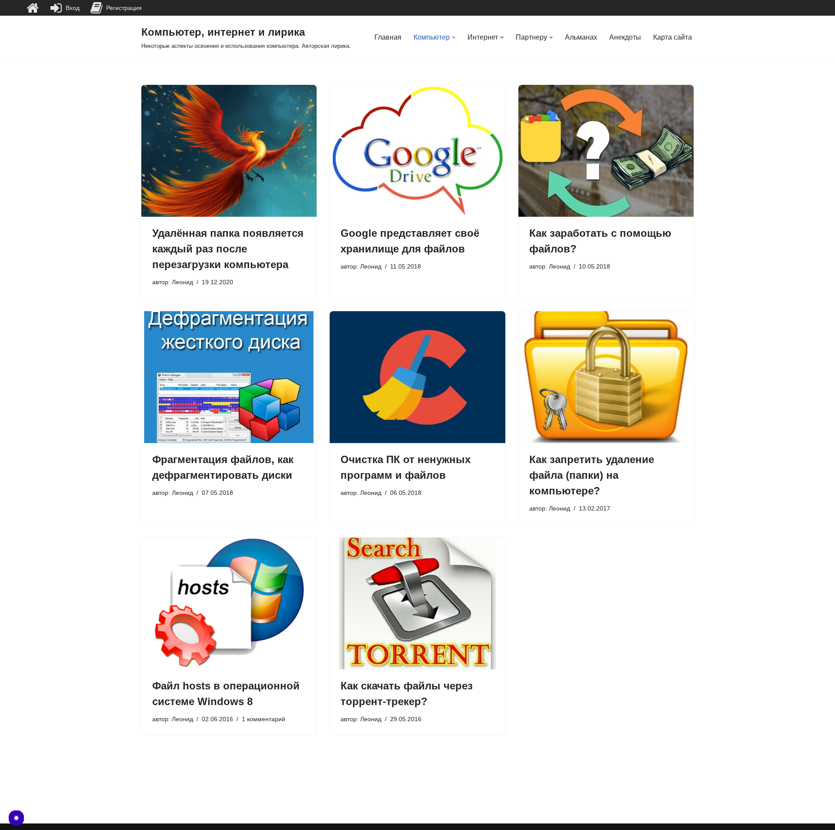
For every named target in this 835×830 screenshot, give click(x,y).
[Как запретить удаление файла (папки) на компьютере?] (606, 377)
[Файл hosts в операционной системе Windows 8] (229, 603)
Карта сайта (672, 37)
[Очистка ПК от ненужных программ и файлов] (417, 377)
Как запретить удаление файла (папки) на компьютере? (591, 475)
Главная (387, 37)
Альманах (581, 37)
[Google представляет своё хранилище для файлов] (417, 150)
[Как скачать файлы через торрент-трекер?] (417, 603)
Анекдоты (625, 37)
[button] (453, 37)
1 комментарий (263, 719)
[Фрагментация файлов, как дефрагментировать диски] (229, 377)
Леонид (182, 282)
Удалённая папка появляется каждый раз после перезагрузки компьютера (228, 248)
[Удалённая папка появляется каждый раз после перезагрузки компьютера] (229, 150)
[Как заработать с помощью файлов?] (606, 150)
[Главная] (32, 8)
